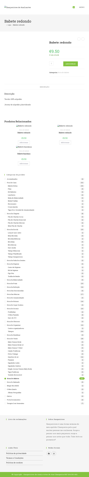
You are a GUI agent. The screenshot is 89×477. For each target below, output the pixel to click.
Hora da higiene (13, 264)
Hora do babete (63, 72)
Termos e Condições (14, 458)
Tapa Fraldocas (13, 372)
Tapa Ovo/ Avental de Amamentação (21, 210)
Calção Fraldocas (14, 351)
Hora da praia (12, 283)
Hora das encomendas (15, 291)
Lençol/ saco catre (14, 233)
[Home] (5, 25)
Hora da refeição (13, 287)
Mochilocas (12, 245)
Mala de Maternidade (15, 198)
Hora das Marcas (13, 294)
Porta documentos (13, 400)
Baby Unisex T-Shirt (15, 348)
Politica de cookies (14, 462)
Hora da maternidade (15, 280)
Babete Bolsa (12, 186)
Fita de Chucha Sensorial (17, 220)
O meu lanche (13, 207)
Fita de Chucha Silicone (16, 223)
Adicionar (71, 64)
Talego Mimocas (14, 251)
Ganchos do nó (13, 357)
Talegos (11, 331)
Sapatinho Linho (14, 363)
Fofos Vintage (13, 354)
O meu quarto (12, 389)
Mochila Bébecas (14, 239)
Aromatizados (12, 179)
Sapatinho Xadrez (14, 366)
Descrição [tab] (44, 87)
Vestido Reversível (15, 375)
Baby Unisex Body (14, 342)
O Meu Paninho (13, 315)
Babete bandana (23, 154)
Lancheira (11, 195)
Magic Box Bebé (13, 386)
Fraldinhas (12, 312)
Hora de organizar (14, 325)
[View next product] (83, 39)
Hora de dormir (13, 309)
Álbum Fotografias (14, 393)
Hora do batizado (13, 382)
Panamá (11, 360)
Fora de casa (11, 183)
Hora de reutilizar (13, 335)
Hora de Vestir (12, 339)
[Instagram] (54, 453)
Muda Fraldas (13, 201)
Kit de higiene (13, 270)
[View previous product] (79, 39)
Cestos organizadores (16, 328)
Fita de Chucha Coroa (15, 217)
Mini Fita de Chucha (15, 226)
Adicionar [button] (24, 142)
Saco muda (12, 248)
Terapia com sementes (15, 403)
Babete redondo (19, 25)
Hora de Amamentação (15, 298)
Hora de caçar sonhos (15, 305)
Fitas (9, 189)
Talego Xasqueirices (15, 257)
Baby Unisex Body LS (16, 345)
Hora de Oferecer (13, 321)
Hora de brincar (13, 301)
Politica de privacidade (16, 453)
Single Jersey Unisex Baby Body (20, 369)
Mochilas (11, 242)
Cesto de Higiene (14, 267)
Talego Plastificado (15, 254)
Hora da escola (12, 229)
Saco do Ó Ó (12, 318)
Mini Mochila (12, 236)
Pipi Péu (11, 273)
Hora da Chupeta (13, 214)
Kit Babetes (12, 192)
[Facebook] (49, 453)
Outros (9, 396)
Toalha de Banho (14, 276)
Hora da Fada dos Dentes (16, 260)
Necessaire (12, 204)
